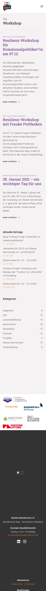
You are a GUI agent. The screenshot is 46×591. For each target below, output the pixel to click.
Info (5, 315)
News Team (7, 37)
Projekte (7, 338)
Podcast (7, 333)
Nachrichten (19, 176)
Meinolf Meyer (8, 176)
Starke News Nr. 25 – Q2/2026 (20, 260)
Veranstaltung (10, 347)
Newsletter (9, 328)
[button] (42, 6)
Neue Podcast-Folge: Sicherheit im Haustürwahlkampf (21, 238)
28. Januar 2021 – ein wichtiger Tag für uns (22, 181)
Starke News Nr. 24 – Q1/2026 (20, 283)
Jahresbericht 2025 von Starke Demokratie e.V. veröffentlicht (20, 250)
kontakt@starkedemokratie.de (23, 535)
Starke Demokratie (19, 37)
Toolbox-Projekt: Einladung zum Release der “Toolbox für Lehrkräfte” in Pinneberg (22, 272)
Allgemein (8, 310)
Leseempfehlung (12, 319)
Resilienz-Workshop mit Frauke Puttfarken (22, 121)
